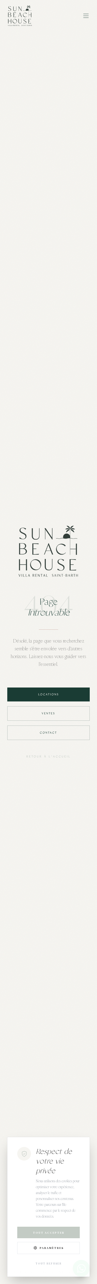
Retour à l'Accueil (48, 756)
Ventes (48, 713)
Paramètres (52, 1248)
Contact (48, 732)
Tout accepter (48, 1232)
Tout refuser (49, 1263)
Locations (48, 694)
